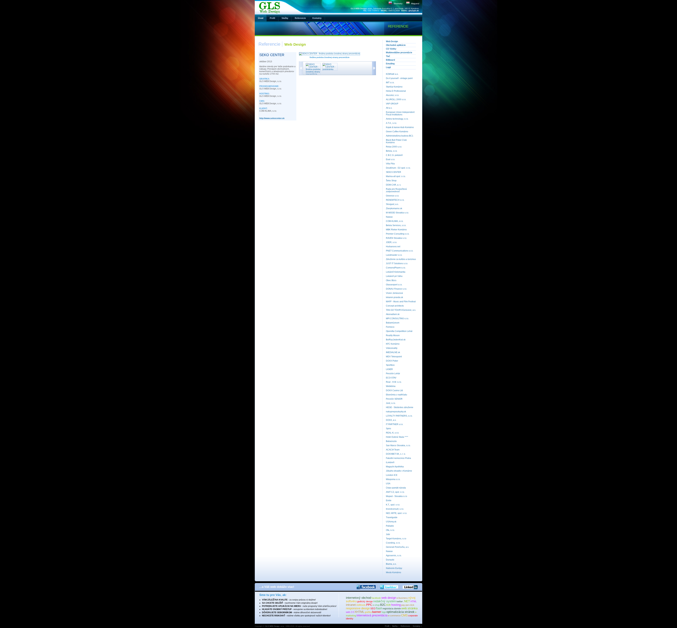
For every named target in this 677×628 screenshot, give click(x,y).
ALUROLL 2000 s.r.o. (396, 99)
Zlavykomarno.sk (394, 208)
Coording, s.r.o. (393, 543)
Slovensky (398, 3)
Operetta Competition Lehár (399, 331)
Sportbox (390, 365)
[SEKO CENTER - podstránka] (329, 69)
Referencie (405, 626)
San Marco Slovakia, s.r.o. (398, 445)
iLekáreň (390, 462)
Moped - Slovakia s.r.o (396, 496)
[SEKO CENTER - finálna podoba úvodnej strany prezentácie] (312, 74)
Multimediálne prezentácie (399, 52)
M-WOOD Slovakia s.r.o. (397, 212)
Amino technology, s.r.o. (397, 119)
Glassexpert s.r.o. (394, 284)
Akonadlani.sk (393, 314)
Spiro (388, 428)
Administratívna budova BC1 (399, 136)
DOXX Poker (392, 361)
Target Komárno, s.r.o (396, 538)
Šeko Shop (391, 180)
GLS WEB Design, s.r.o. (275, 626)
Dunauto (390, 560)
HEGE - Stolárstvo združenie (399, 407)
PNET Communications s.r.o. (399, 251)
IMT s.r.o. (390, 82)
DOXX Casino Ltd (394, 390)
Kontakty (416, 626)
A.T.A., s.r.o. (391, 123)
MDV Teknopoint (394, 356)
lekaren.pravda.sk (394, 297)
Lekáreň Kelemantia (395, 272)
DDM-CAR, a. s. (393, 185)
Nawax (389, 217)
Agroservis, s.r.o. (394, 555)
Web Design (392, 41)
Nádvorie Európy (394, 568)
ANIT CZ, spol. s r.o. (395, 492)
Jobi (388, 534)
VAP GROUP (392, 103)
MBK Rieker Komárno (396, 229)
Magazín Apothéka (395, 466)
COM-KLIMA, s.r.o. (394, 221)
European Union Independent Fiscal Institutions (400, 113)
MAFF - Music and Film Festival (401, 301)
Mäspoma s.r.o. (393, 479)
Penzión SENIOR (394, 399)
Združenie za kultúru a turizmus (401, 259)
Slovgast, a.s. (392, 204)
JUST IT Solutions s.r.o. (397, 263)
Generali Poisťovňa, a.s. (397, 547)
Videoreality (391, 348)
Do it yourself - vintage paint (399, 78)
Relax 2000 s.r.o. (394, 146)
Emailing (390, 63)
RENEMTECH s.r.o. (395, 200)
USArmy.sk (391, 521)
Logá (388, 67)
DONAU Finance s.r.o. (396, 289)
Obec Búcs (391, 280)
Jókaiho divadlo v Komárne (399, 471)
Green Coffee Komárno (397, 131)
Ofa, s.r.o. (390, 530)
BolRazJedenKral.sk (395, 339)
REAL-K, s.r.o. (392, 433)
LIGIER (389, 369)
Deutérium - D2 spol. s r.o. (398, 168)
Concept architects (395, 306)
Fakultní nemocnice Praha (398, 458)
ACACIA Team (393, 449)
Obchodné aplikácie (396, 45)
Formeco (390, 327)
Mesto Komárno (393, 572)
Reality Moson (393, 335)
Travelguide (391, 517)
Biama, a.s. (391, 564)
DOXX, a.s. (391, 420)
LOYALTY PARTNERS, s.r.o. (399, 416)
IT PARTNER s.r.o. (394, 424)
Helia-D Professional (396, 91)
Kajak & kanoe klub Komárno (400, 127)
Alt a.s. (389, 108)
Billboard (390, 60)
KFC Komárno (393, 344)
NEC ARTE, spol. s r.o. (396, 513)
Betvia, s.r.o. (391, 151)
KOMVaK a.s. (392, 74)
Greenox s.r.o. (392, 196)
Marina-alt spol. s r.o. (396, 176)
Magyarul (415, 3)
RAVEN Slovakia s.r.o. (396, 238)
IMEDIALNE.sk (393, 352)
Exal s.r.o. (390, 159)
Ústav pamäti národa (396, 488)
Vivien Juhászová (394, 293)
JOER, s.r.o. (391, 242)
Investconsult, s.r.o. (395, 509)
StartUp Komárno (394, 87)
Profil (387, 626)
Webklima (390, 386)
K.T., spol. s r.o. (393, 504)
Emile (388, 500)
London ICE (391, 475)
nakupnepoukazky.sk (396, 411)
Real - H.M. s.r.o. (394, 382)
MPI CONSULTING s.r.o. (397, 318)
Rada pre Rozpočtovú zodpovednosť (396, 190)
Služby (395, 626)
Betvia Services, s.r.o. (396, 225)
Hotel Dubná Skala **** (397, 437)
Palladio (390, 526)
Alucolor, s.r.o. (392, 95)
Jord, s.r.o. (391, 403)
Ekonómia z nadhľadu (396, 394)
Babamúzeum (392, 322)
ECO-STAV (391, 378)
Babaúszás (391, 441)
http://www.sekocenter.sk (272, 118)
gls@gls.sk (413, 11)
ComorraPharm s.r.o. (396, 267)
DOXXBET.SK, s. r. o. (396, 454)
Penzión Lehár (393, 373)
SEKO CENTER (393, 172)
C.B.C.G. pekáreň (394, 155)
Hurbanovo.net (393, 246)
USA (388, 483)
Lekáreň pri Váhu (394, 276)
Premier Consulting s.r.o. (397, 234)
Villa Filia (390, 163)
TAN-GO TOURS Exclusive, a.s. (401, 310)
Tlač (388, 56)
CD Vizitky (391, 49)
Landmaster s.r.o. (394, 255)
